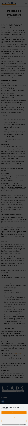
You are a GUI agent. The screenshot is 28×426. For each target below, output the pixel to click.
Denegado (14, 417)
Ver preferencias (14, 421)
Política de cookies (6, 424)
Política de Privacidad (15, 424)
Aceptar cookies (14, 413)
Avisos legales (23, 424)
